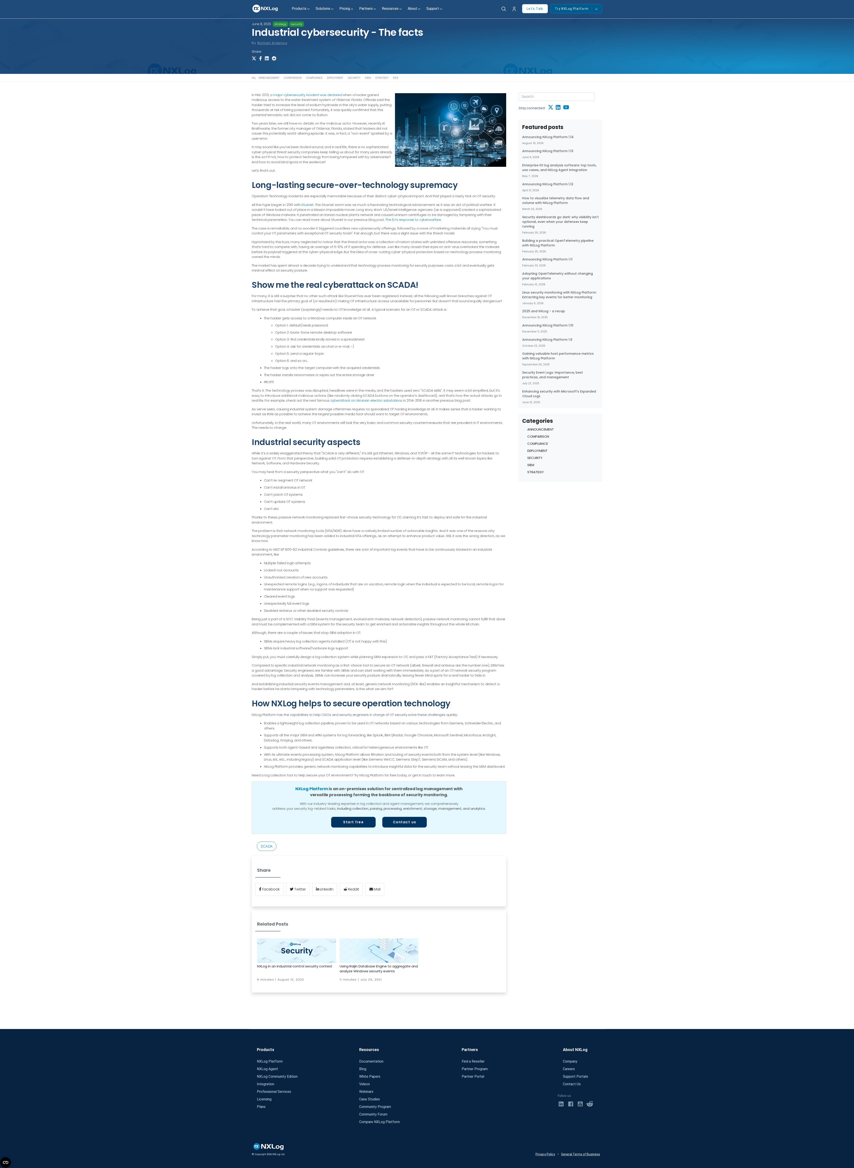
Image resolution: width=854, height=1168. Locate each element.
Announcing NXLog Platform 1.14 (548, 137)
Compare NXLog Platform (379, 1122)
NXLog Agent (267, 1069)
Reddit (353, 889)
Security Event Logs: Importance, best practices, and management (552, 374)
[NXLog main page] (265, 8)
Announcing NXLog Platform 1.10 (547, 325)
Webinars (366, 1091)
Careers (569, 1069)
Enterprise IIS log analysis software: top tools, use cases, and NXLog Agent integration (559, 167)
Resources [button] (390, 8)
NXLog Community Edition (277, 1076)
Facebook (270, 889)
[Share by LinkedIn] (268, 58)
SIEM (368, 78)
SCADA (267, 846)
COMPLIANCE (314, 78)
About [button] (412, 8)
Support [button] (432, 8)
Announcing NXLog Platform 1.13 (547, 151)
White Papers (369, 1076)
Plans (261, 1107)
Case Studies (369, 1099)
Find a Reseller (473, 1061)
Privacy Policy (545, 1154)
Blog (362, 1069)
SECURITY (354, 78)
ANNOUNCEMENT (269, 78)
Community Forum (373, 1114)
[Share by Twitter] (255, 58)
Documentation (371, 1061)
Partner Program (475, 1069)
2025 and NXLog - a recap (543, 311)
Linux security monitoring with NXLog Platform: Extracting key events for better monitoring (559, 294)
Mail (377, 889)
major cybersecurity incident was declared (307, 95)
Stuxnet (307, 204)
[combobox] (557, 97)
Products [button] (299, 8)
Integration (265, 1084)
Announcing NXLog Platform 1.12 (547, 184)
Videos (364, 1084)
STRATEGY (382, 78)
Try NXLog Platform (571, 8)
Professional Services (274, 1091)
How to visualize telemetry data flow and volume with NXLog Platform (555, 200)
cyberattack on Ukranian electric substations (366, 400)
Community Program (375, 1107)
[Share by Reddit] (275, 58)
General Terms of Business (580, 1154)
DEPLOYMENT (335, 78)
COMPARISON (293, 78)
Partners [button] (366, 8)
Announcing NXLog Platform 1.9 (547, 339)
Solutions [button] (323, 8)
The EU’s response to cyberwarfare (413, 219)
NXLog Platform (311, 788)
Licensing (264, 1099)
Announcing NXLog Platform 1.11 (547, 259)
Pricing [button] (344, 8)
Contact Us (572, 1084)
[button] (515, 9)
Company (570, 1061)
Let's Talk (535, 8)
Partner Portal (473, 1076)
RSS (395, 78)
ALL (254, 78)
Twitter (299, 889)
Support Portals (575, 1076)
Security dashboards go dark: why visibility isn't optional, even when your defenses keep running (560, 222)
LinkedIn (326, 889)
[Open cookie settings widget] (5, 1162)
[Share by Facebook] (262, 58)
